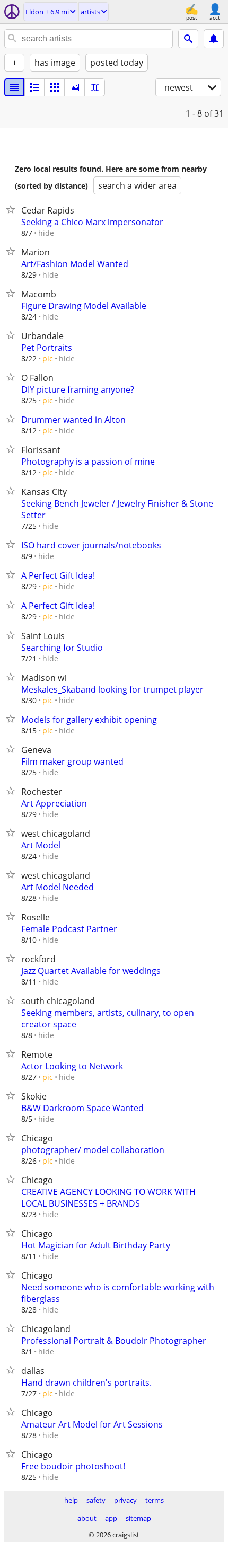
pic (47, 358)
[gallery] (75, 87)
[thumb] (34, 87)
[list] (14, 87)
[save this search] (214, 38)
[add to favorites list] (12, 209)
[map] (95, 87)
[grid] (55, 87)
